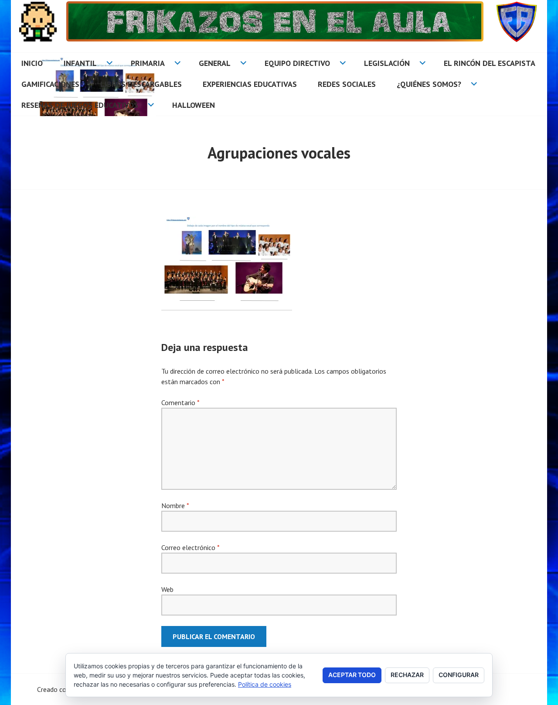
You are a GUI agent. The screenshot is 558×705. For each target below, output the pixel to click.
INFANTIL (80, 63)
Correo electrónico (190, 547)
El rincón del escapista (489, 63)
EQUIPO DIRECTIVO (297, 63)
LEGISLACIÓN (387, 63)
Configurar (459, 674)
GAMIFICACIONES (50, 84)
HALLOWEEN (193, 105)
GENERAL (215, 63)
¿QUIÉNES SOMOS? (429, 84)
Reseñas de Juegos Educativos (79, 105)
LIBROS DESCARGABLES (141, 84)
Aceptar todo (352, 674)
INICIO (32, 63)
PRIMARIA (148, 63)
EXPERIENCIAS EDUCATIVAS (250, 84)
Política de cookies (264, 684)
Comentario (180, 402)
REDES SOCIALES (347, 84)
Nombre (175, 505)
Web (167, 589)
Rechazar (407, 674)
